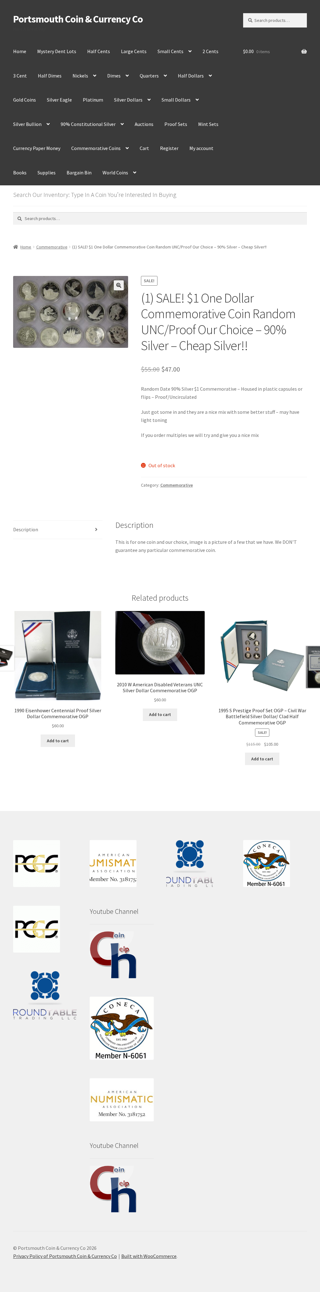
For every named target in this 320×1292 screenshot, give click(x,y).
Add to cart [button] (58, 741)
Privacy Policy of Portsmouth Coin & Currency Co (65, 1256)
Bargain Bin (79, 172)
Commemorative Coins (96, 148)
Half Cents (98, 51)
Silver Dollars (128, 100)
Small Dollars (176, 100)
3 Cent (20, 76)
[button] (119, 285)
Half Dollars (191, 76)
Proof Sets (175, 124)
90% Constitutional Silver (88, 124)
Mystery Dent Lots (56, 51)
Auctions (144, 124)
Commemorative (52, 247)
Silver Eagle (59, 100)
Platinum (93, 100)
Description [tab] (25, 529)
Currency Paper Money (36, 148)
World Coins (115, 172)
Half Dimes (50, 76)
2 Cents (210, 51)
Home (19, 51)
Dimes (114, 76)
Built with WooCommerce (149, 1256)
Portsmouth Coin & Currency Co (78, 19)
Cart (144, 148)
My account (201, 148)
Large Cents (134, 51)
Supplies (47, 172)
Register (169, 148)
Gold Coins (24, 100)
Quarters (149, 76)
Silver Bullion (27, 124)
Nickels (80, 76)
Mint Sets (208, 124)
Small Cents (170, 51)
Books (20, 172)
